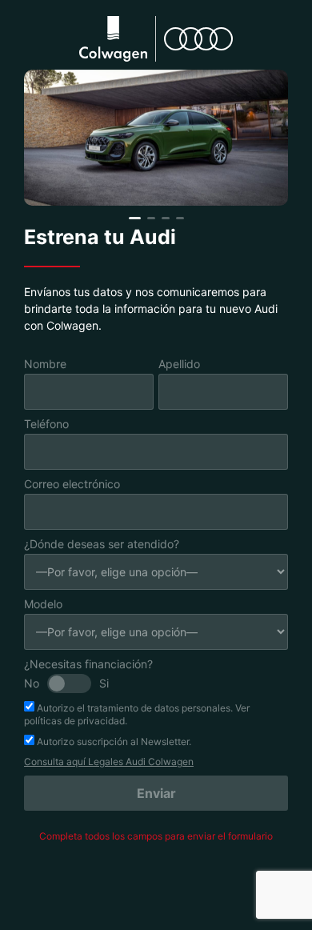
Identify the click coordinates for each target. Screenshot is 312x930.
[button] (135, 218)
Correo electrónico (72, 484)
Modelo (43, 604)
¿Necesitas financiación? (88, 664)
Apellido (179, 364)
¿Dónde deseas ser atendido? (101, 544)
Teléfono (46, 424)
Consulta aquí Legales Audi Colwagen (109, 762)
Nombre (45, 364)
